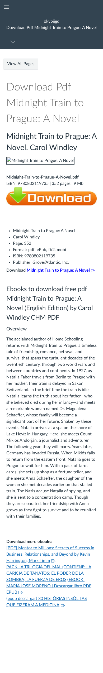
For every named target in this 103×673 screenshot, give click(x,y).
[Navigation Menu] (13, 42)
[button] (51, 24)
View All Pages (20, 64)
